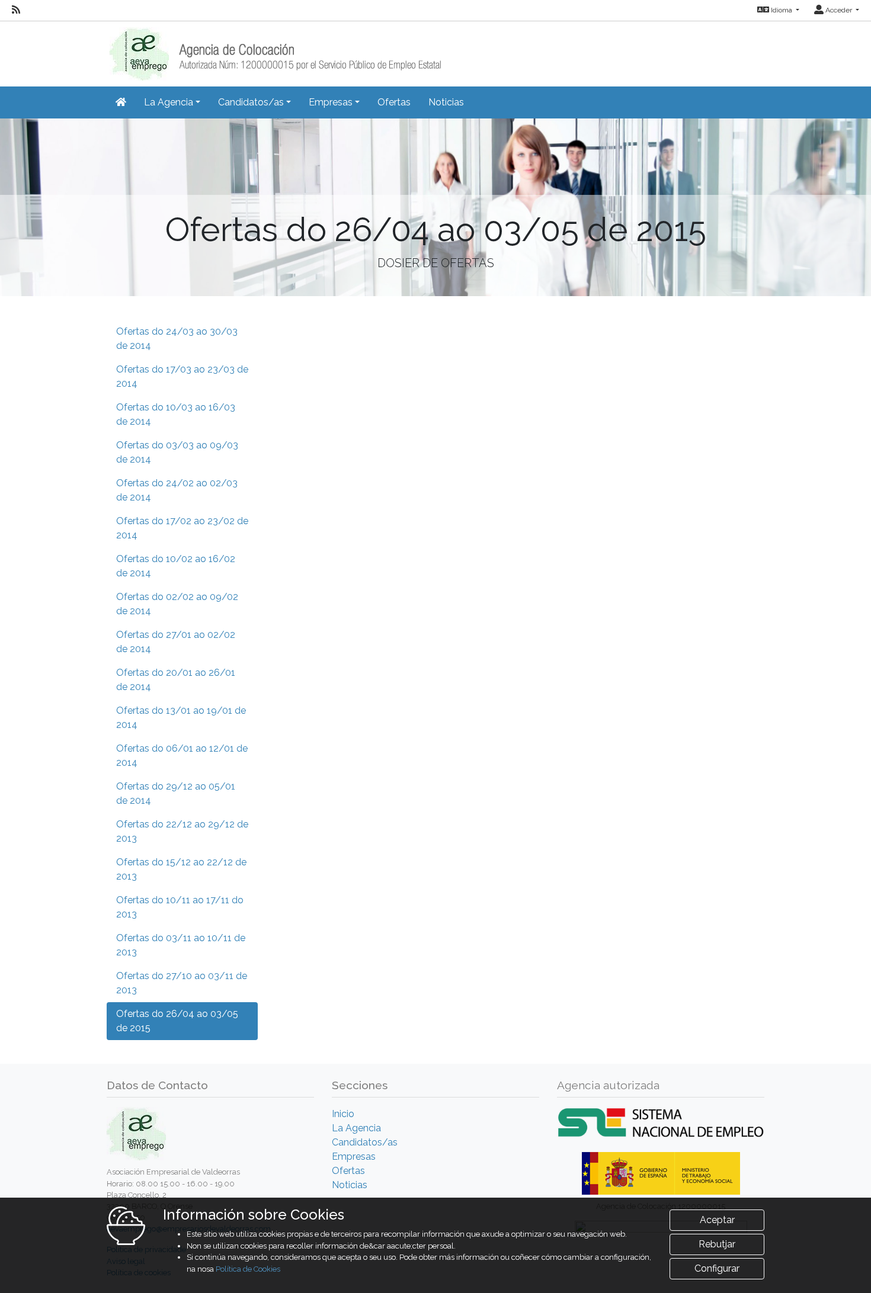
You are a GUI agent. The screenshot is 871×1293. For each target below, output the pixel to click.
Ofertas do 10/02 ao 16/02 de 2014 (175, 566)
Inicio (343, 1113)
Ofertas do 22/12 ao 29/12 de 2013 (182, 831)
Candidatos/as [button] (251, 102)
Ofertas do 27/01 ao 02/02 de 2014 (175, 641)
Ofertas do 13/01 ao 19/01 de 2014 (181, 717)
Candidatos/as (365, 1142)
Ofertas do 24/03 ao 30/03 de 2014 (177, 338)
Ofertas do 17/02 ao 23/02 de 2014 (182, 528)
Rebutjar (717, 1244)
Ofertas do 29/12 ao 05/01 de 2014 (175, 793)
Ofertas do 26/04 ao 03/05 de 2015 (177, 1021)
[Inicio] (274, 50)
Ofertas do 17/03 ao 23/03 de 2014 (182, 376)
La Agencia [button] (168, 102)
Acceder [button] (839, 10)
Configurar (716, 1268)
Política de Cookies (248, 1269)
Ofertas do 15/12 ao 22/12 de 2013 (181, 869)
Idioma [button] (781, 10)
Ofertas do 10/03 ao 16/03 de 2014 (175, 414)
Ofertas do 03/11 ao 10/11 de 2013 (180, 945)
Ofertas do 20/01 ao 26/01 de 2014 (175, 679)
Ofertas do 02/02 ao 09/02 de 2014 (177, 604)
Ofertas (394, 102)
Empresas (354, 1156)
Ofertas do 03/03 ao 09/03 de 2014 (177, 452)
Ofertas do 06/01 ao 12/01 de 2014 (182, 755)
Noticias (446, 102)
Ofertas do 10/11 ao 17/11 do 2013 (180, 907)
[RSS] (16, 10)
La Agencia (356, 1128)
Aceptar (717, 1219)
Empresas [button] (331, 102)
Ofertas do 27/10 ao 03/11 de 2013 (181, 983)
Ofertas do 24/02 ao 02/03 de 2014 (177, 490)
